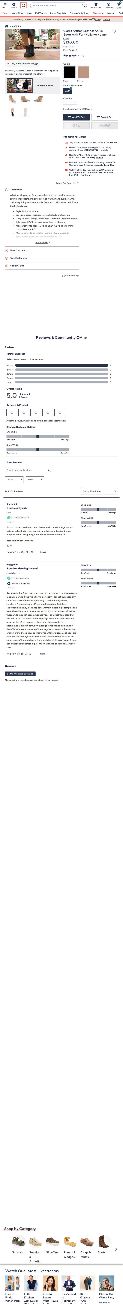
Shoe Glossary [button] (17, 250)
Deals (5, 13)
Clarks (66, 38)
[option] (61, 19)
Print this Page (72, 275)
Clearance (98, 13)
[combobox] (55, 5)
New (29, 13)
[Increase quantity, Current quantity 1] (75, 103)
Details (104, 150)
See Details (86, 175)
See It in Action (45, 85)
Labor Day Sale (58, 13)
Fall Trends (41, 13)
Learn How (109, 165)
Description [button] (16, 189)
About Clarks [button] (17, 265)
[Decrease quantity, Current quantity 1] (65, 103)
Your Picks (17, 13)
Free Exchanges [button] (18, 257)
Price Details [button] (69, 50)
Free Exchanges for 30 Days (76, 109)
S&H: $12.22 (68, 46)
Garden (111, 13)
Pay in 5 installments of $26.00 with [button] (87, 142)
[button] (4, 6)
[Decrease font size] (78, 183)
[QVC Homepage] (6, 26)
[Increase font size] (74, 183)
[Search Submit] (84, 5)
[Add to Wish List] (114, 31)
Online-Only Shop (79, 13)
